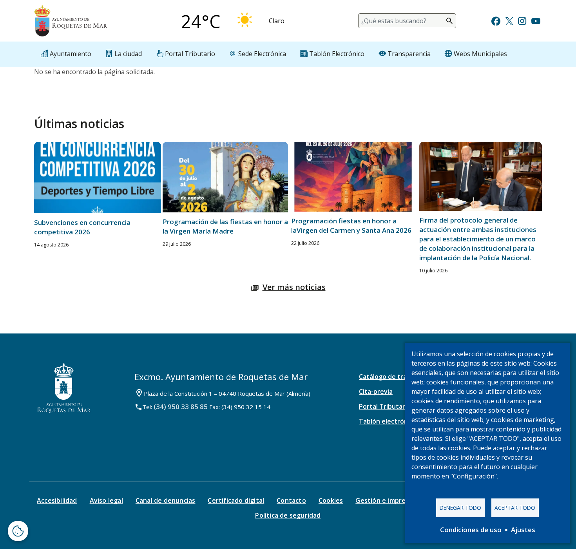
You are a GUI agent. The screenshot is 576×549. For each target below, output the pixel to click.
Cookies (331, 500)
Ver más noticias (294, 287)
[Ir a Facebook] (495, 20)
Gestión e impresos (385, 500)
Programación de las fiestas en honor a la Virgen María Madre (225, 226)
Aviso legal (106, 500)
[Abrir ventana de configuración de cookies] (18, 531)
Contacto (291, 500)
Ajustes (523, 529)
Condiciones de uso (471, 529)
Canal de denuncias (166, 500)
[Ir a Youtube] (535, 20)
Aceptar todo (514, 507)
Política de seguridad (288, 515)
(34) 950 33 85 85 (181, 406)
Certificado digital (236, 500)
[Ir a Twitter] (509, 20)
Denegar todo (460, 507)
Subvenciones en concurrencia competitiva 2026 (82, 227)
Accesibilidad (57, 500)
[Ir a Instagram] (522, 20)
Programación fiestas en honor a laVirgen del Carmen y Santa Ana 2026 (351, 225)
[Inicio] (70, 20)
